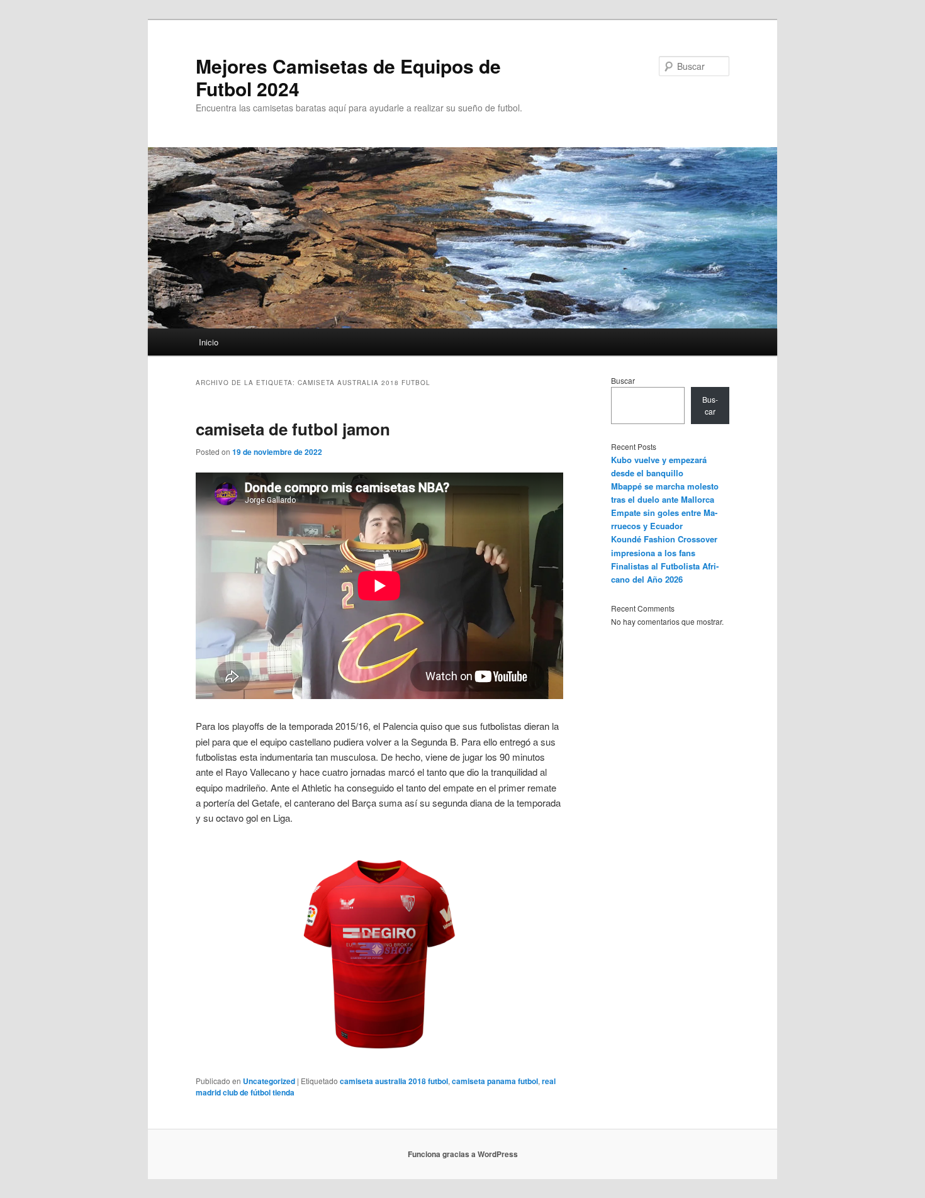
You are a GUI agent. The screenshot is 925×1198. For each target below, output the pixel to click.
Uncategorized (269, 1081)
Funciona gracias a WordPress (463, 1154)
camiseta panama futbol (495, 1081)
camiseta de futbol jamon (293, 428)
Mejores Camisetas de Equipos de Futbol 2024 (348, 77)
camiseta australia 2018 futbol (394, 1081)
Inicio (208, 342)
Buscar (623, 380)
